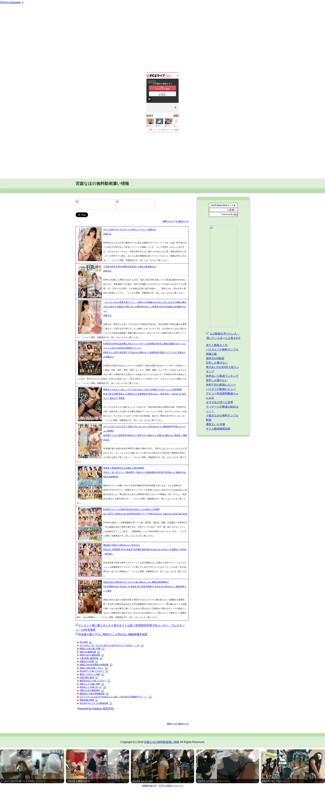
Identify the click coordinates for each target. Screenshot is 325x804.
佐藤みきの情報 (87, 661)
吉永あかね (155, 549)
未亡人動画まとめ (217, 345)
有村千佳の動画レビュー (221, 384)
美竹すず (142, 435)
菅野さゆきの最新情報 (90, 655)
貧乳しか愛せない (217, 380)
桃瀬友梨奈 (151, 472)
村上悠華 (84, 642)
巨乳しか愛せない (217, 362)
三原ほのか (167, 514)
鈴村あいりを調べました (91, 687)
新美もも (122, 394)
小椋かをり (151, 435)
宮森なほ (107, 234)
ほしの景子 (114, 352)
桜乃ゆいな (170, 472)
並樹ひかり (144, 352)
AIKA (105, 477)
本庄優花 (137, 549)
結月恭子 (124, 352)
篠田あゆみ (114, 586)
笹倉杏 (129, 549)
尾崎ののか (181, 472)
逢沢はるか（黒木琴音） (159, 394)
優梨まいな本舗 (215, 424)
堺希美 (121, 398)
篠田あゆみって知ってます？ (93, 681)
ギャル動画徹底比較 (218, 428)
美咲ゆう (178, 435)
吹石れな (158, 514)
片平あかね (133, 352)
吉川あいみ (176, 394)
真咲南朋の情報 (87, 700)
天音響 (115, 394)
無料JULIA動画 (215, 358)
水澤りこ (107, 472)
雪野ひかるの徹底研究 (90, 690)
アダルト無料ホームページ (171, 785)
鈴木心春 (107, 394)
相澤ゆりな (132, 394)
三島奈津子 (130, 472)
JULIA (184, 514)
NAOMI (130, 514)
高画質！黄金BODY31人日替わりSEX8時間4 (123, 468)
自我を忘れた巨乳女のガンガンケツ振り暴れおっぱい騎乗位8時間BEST (136, 582)
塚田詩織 (146, 549)
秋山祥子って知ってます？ (92, 671)
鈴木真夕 (161, 472)
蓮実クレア (165, 352)
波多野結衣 (154, 352)
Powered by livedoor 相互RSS (95, 708)
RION (105, 352)
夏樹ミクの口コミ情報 (90, 674)
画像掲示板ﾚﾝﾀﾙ (149, 785)
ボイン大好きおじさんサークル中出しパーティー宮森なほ (129, 229)
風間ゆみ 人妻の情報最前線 (92, 693)
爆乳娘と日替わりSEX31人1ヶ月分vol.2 (121, 545)
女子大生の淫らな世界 (219, 402)
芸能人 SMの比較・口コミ (92, 668)
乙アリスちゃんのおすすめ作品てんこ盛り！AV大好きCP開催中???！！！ (114, 697)
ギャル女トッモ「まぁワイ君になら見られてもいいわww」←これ (110, 645)
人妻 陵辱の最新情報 (89, 658)
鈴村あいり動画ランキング (222, 375)
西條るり (110, 357)
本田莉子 (150, 586)
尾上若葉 (141, 586)
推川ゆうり (170, 586)
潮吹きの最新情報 (88, 652)
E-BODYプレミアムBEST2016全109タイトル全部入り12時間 (131, 509)
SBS (235, 214)
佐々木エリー (118, 472)
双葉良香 (122, 435)
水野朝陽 (116, 549)
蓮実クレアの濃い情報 (90, 684)
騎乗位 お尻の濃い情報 (90, 648)
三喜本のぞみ (120, 514)
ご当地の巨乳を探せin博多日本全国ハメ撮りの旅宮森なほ (129, 266)
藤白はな (170, 435)
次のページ (183, 221)
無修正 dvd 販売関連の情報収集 (94, 664)
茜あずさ (114, 398)
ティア (145, 514)
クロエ (174, 352)
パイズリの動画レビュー (221, 389)
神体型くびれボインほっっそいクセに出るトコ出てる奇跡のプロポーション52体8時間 (142, 389)
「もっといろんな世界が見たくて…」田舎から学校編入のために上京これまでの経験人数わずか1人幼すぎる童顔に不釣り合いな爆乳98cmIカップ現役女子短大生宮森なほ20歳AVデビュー (145, 306)
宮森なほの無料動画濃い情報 (102, 183)
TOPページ (167, 221)
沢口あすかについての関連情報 (94, 703)
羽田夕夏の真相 (87, 677)
